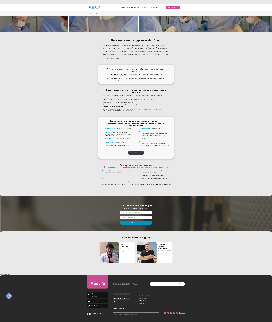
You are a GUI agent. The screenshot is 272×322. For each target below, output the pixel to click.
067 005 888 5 (95, 305)
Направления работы (134, 7)
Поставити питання (119, 298)
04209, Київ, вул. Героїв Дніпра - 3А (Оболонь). (99, 2)
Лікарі (140, 306)
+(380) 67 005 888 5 (115, 2)
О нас (127, 7)
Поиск (182, 284)
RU (161, 7)
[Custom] (182, 2)
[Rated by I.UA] (182, 313)
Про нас (116, 302)
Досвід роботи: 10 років (126, 251)
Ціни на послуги (118, 305)
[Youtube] (177, 2)
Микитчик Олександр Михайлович (162, 246)
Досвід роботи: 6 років (163, 253)
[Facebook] (175, 2)
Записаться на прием (173, 7)
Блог (151, 7)
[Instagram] (179, 2)
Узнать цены (136, 152)
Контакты (155, 7)
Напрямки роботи (119, 308)
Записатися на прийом (121, 294)
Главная (123, 7)
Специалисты (145, 7)
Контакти (141, 303)
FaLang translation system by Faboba (5, 274)
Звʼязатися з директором (142, 299)
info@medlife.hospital (125, 2)
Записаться (136, 223)
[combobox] (164, 284)
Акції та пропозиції (144, 295)
